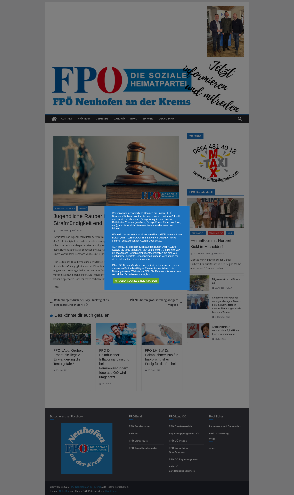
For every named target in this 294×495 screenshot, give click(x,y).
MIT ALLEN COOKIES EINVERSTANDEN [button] (136, 281)
